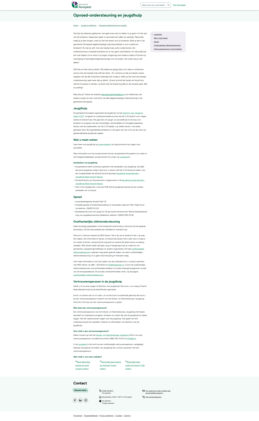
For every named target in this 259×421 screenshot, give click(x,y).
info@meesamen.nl (115, 265)
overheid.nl (124, 157)
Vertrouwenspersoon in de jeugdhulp (168, 49)
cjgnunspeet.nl (105, 144)
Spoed (156, 42)
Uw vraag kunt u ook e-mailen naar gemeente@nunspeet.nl (157, 392)
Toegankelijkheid (91, 416)
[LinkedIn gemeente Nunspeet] (80, 400)
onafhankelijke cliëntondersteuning (88, 275)
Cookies (118, 416)
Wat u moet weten (161, 38)
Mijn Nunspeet (179, 5)
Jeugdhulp (158, 34)
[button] (85, 365)
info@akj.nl (131, 338)
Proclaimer (77, 416)
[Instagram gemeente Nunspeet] (86, 400)
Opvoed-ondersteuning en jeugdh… (113, 25)
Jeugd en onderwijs (88, 25)
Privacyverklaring (106, 416)
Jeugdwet (82, 344)
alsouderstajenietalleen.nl (113, 94)
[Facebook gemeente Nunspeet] (75, 400)
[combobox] (156, 5)
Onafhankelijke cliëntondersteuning (167, 45)
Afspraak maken (80, 390)
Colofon (127, 416)
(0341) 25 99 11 (107, 391)
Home (75, 25)
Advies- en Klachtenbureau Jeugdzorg (112, 335)
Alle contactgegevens (153, 397)
